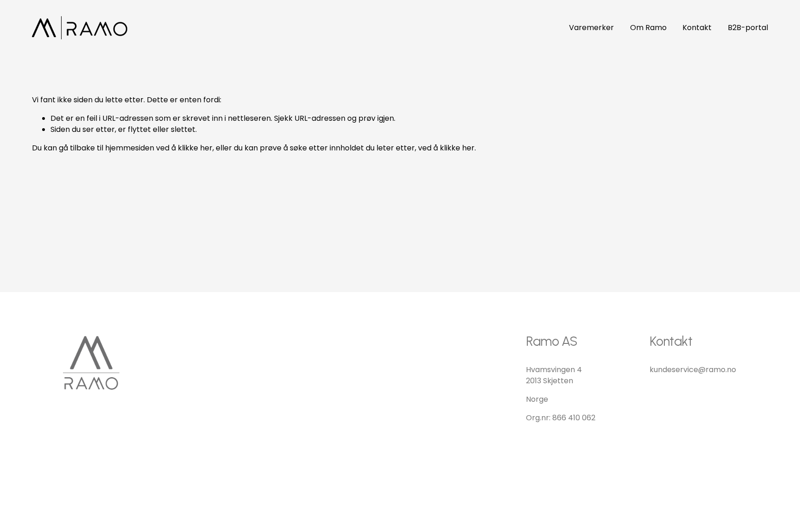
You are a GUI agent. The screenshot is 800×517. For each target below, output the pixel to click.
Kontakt (697, 27)
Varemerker (591, 27)
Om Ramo (648, 27)
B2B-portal (748, 27)
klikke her (195, 148)
